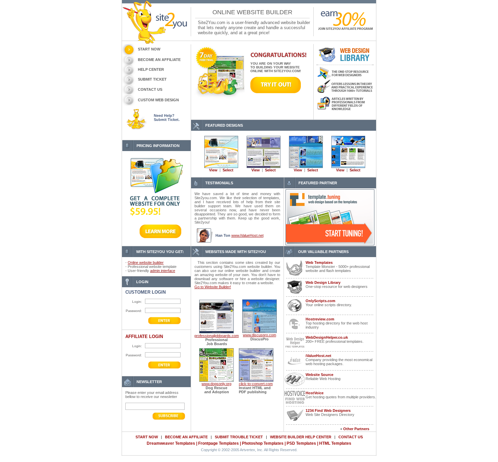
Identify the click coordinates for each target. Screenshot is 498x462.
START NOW (149, 49)
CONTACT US (150, 89)
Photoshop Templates (263, 443)
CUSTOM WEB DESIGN (158, 100)
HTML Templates (335, 443)
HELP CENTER (151, 69)
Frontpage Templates (218, 443)
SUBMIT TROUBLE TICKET (239, 437)
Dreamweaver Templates (171, 443)
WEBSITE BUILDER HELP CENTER (300, 437)
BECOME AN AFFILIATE (159, 60)
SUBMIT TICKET (152, 79)
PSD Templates (301, 443)
